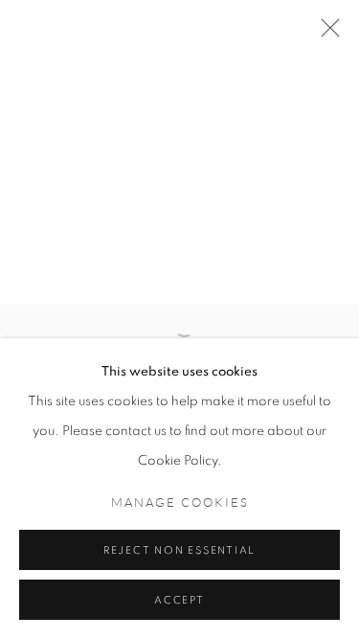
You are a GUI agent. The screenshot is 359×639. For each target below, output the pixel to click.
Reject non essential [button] (179, 550)
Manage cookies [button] (180, 503)
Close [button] (325, 33)
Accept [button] (179, 600)
